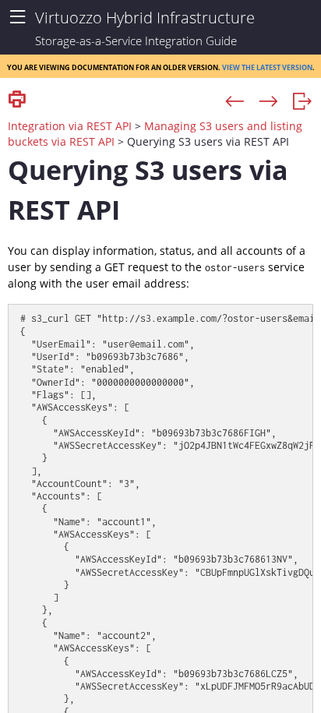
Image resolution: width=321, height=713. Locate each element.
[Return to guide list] (302, 102)
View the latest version (267, 66)
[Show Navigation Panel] (17, 17)
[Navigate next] (268, 102)
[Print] (17, 100)
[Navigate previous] (235, 102)
